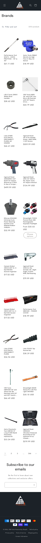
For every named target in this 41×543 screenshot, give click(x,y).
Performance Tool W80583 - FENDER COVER (30, 311)
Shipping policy (33, 533)
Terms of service (21, 533)
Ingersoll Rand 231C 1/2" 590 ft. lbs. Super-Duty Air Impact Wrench (30, 179)
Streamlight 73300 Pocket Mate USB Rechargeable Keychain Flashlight (30, 221)
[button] (4, 5)
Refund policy (34, 529)
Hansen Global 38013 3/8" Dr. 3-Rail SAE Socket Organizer (10, 312)
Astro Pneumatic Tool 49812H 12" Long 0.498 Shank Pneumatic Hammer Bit (10, 432)
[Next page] (35, 453)
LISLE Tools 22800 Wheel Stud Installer (11, 96)
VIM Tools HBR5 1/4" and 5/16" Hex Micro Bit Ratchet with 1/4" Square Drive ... (29, 98)
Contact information (22, 536)
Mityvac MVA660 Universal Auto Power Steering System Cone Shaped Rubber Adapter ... (10, 222)
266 (29, 453)
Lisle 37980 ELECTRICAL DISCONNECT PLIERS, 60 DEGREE (9, 139)
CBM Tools (12, 529)
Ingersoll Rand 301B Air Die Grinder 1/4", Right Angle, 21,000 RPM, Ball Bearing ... (29, 270)
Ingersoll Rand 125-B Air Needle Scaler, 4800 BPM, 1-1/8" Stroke (30, 138)
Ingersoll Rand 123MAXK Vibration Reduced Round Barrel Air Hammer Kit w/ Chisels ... (30, 433)
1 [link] (5, 453)
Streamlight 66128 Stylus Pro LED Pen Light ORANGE (30, 389)
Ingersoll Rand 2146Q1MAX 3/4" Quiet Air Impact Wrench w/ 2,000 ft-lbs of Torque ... (10, 180)
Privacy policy (9, 533)
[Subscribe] (33, 485)
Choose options (30, 235)
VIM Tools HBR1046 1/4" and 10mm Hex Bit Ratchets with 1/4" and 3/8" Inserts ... (10, 391)
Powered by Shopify (21, 529)
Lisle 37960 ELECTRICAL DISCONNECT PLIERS (9, 351)
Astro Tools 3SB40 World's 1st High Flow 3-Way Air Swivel (30, 58)
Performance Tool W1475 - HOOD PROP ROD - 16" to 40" (10, 58)
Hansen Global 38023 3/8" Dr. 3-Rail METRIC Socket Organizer (10, 269)
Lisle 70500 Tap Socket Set (29, 349)
